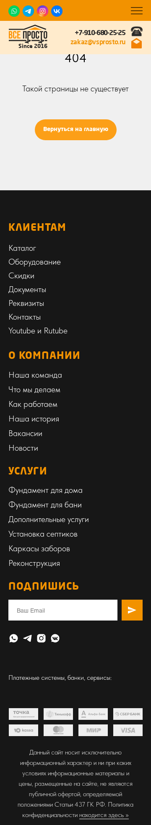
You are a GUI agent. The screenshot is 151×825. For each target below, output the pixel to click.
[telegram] (27, 638)
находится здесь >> (104, 815)
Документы (27, 289)
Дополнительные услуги (48, 519)
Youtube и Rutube (38, 330)
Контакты (24, 317)
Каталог (22, 248)
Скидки (21, 275)
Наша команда (35, 375)
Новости (23, 448)
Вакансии (25, 433)
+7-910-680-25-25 (100, 33)
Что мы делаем (34, 389)
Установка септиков (43, 534)
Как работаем (32, 404)
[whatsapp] (13, 638)
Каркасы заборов (39, 548)
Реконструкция (34, 563)
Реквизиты (26, 303)
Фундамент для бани (45, 505)
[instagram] (41, 638)
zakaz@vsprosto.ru (97, 42)
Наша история (33, 419)
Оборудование (34, 262)
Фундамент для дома (45, 490)
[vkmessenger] (55, 638)
